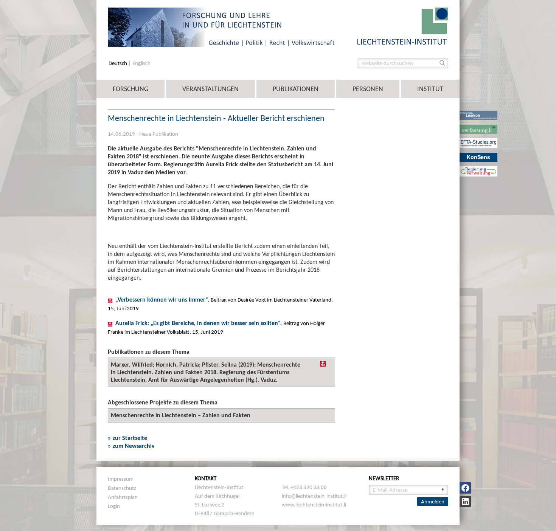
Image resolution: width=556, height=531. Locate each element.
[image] (402, 25)
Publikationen (295, 89)
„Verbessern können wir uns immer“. (163, 300)
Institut (430, 89)
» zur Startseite (127, 437)
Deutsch (118, 63)
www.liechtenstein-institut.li (314, 504)
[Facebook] (465, 488)
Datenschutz (122, 488)
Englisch (141, 63)
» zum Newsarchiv (131, 445)
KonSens (478, 157)
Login (114, 506)
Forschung (130, 89)
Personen (368, 89)
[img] (323, 364)
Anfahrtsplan (123, 497)
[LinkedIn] (465, 501)
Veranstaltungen (210, 89)
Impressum (121, 478)
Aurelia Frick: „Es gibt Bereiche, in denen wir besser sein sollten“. (199, 323)
